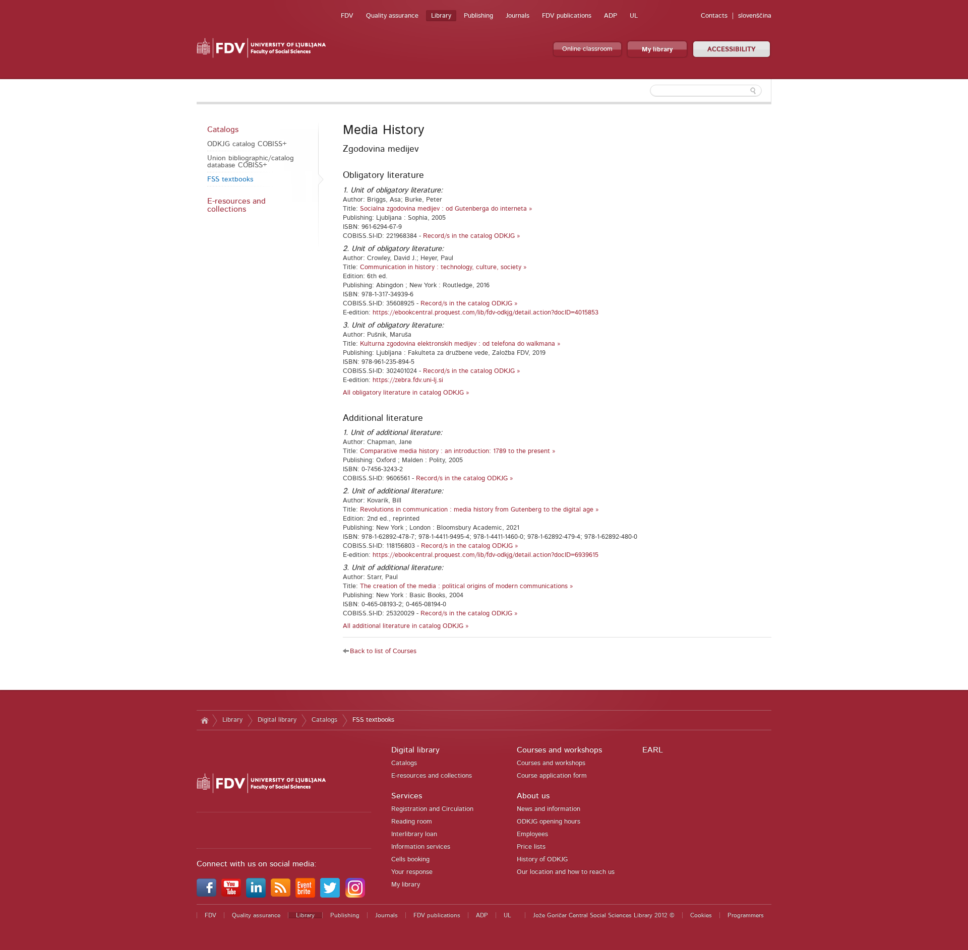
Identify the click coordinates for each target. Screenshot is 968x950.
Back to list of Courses (383, 651)
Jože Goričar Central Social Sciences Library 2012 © (604, 915)
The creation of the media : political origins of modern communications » (466, 586)
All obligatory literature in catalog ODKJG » (406, 393)
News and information (548, 809)
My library (657, 49)
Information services (420, 847)
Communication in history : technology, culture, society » (443, 267)
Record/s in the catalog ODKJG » (471, 236)
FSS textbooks (230, 179)
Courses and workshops (559, 750)
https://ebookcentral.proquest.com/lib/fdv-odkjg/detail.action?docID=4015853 (485, 312)
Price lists (531, 847)
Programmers (746, 915)
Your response (412, 872)
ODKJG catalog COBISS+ (247, 144)
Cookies (701, 915)
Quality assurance (392, 16)
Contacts (714, 16)
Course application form (552, 776)
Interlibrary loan (414, 834)
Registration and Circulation (432, 809)
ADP (610, 16)
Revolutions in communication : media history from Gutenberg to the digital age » (479, 509)
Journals (517, 16)
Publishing (478, 16)
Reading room (411, 821)
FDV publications (566, 16)
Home (204, 720)
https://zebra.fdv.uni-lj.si (408, 380)
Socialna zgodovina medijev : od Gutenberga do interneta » (446, 209)
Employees (532, 834)
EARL (652, 750)
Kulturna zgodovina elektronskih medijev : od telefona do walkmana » (460, 344)
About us (533, 796)
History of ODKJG (542, 859)
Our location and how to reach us (566, 872)
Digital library (277, 720)
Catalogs (222, 129)
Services (406, 796)
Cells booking (410, 859)
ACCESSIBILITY (731, 49)
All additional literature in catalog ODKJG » (406, 626)
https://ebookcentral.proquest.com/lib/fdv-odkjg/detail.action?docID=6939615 (485, 555)
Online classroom (587, 49)
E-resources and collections (236, 205)
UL (634, 16)
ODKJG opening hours (548, 821)
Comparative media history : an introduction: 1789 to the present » (458, 451)
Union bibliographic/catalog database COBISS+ (250, 162)
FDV (347, 16)
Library (441, 16)
